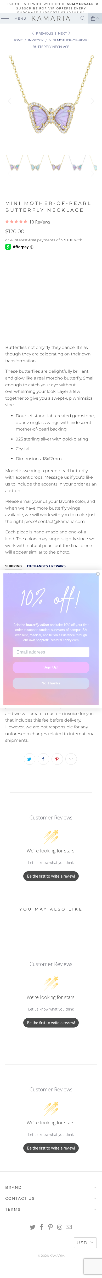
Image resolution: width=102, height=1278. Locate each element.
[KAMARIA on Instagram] (60, 1227)
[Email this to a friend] (71, 759)
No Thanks (51, 683)
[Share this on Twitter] (29, 759)
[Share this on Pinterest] (57, 759)
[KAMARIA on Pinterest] (51, 1227)
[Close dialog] (98, 574)
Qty (9, 282)
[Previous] (10, 101)
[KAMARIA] (51, 18)
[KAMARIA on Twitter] (33, 1227)
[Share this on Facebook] (43, 759)
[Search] (83, 18)
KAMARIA (56, 1256)
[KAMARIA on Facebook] (42, 1227)
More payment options (51, 334)
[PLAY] (51, 101)
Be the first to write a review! (51, 876)
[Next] (92, 101)
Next (62, 33)
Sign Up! (50, 667)
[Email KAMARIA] (69, 1227)
